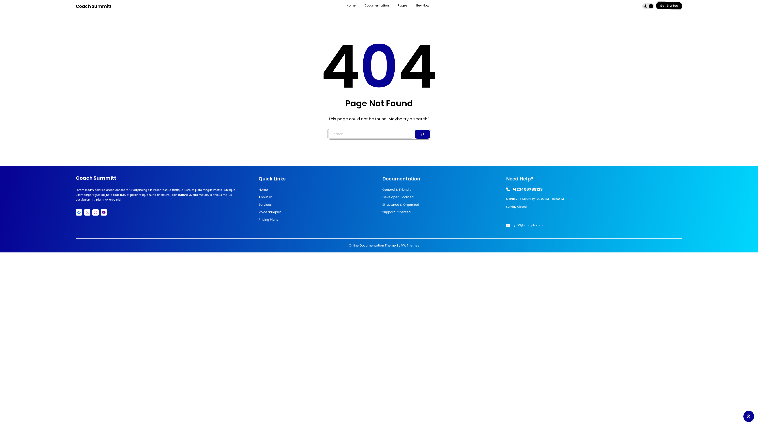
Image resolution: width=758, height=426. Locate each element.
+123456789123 (527, 189)
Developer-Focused (398, 197)
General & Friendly (396, 189)
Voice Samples (270, 212)
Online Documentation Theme (372, 245)
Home (263, 189)
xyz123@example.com (527, 225)
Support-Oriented (396, 212)
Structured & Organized (400, 204)
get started (669, 6)
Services (265, 204)
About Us (266, 197)
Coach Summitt (94, 6)
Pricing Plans (268, 219)
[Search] (422, 134)
